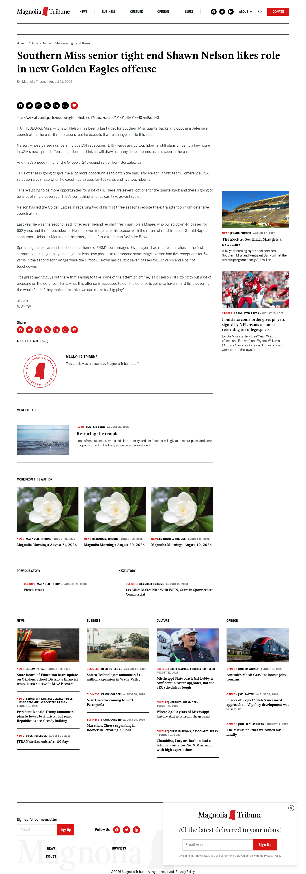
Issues (188, 11)
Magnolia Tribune (38, 539)
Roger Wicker (249, 669)
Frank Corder (241, 233)
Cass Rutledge (36, 735)
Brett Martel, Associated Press (192, 669)
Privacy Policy (272, 855)
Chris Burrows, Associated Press (194, 731)
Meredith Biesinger (183, 702)
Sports (227, 313)
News (83, 11)
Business (109, 11)
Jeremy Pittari (36, 669)
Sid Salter (246, 694)
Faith (80, 426)
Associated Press (246, 313)
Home (20, 43)
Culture (136, 11)
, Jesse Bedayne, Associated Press (41, 702)
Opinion (163, 11)
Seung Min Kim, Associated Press (49, 698)
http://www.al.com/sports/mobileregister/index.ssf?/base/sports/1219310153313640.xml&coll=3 (88, 117)
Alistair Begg (95, 426)
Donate (278, 11)
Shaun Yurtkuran (251, 724)
